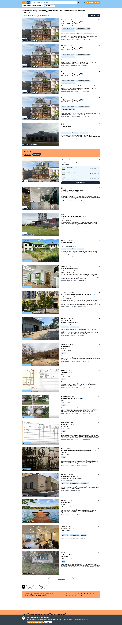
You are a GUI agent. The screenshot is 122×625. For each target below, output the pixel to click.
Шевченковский (69, 270)
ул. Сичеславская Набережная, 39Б (73, 216)
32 (41, 587)
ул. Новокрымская (67, 242)
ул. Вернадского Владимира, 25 (71, 22)
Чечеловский (69, 244)
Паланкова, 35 (66, 372)
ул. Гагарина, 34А (67, 424)
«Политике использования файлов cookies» (77, 619)
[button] (84, 2)
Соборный (63, 23)
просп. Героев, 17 (67, 529)
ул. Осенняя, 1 (65, 555)
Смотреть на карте (94, 15)
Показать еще (36, 154)
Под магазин (28, 154)
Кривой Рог (63, 348)
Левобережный (64, 478)
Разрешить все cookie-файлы (35, 622)
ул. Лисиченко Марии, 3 (69, 476)
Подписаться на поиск (45, 15)
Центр (62, 270)
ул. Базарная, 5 (66, 126)
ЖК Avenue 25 (65, 160)
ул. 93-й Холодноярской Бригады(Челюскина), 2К (77, 294)
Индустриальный (74, 478)
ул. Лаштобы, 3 (66, 346)
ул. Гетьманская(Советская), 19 (71, 398)
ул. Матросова (66, 503)
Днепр (68, 23)
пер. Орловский (66, 320)
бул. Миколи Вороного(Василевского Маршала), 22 (78, 450)
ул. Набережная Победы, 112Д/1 (72, 190)
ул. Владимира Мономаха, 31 (70, 268)
